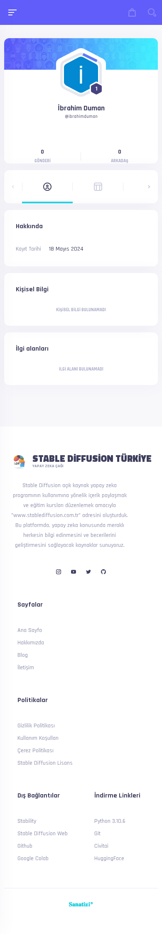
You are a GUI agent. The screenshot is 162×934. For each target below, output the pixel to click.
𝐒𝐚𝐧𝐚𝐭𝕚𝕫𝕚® (81, 904)
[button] (13, 186)
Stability (26, 821)
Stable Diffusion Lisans (45, 763)
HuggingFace (109, 858)
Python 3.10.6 (109, 821)
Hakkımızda (30, 643)
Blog (22, 655)
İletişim (25, 668)
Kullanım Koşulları (38, 738)
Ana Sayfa (29, 630)
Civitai (101, 846)
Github (24, 846)
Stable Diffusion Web (42, 833)
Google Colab (33, 858)
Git (97, 833)
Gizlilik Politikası (36, 726)
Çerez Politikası (35, 751)
